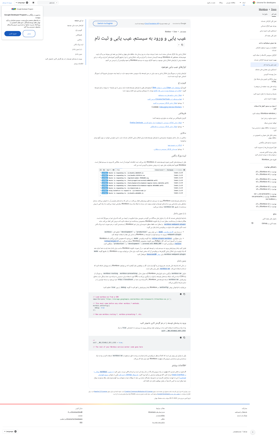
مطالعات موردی (230, 3)
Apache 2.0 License (100, 391)
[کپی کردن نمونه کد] (184, 294)
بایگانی (163, 419)
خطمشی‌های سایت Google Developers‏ (168, 394)
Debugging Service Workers (170, 107)
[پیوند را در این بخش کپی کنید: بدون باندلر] (175, 261)
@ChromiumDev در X (75, 412)
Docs (273, 9)
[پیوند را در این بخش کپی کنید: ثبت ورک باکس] (169, 155)
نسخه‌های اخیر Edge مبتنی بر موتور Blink (167, 88)
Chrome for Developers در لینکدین (71, 419)
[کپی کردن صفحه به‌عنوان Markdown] (182, 45)
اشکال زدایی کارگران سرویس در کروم (165, 103)
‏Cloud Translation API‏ (152, 23)
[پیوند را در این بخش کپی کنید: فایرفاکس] (176, 113)
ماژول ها (265, 14)
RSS (81, 422)
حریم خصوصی (237, 431)
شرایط (245, 431)
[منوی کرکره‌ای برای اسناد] (239, 2)
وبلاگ (220, 3)
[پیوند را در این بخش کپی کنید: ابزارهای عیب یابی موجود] (159, 67)
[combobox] (48, 3)
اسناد (243, 3)
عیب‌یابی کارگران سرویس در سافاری (165, 149)
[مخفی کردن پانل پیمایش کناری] (253, 432)
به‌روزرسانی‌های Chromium (156, 412)
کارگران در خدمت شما (175, 145)
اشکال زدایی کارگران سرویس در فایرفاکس (163, 127)
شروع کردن (12, 34)
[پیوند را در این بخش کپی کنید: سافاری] (178, 133)
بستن (29, 34)
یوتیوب (80, 415)
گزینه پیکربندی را (165, 232)
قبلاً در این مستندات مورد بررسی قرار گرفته (167, 91)
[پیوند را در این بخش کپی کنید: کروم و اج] (176, 83)
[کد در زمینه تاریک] (181, 294)
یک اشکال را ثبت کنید (241, 412)
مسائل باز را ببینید (242, 415)
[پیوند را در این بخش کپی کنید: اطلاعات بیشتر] (170, 365)
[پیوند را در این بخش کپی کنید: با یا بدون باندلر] (171, 213)
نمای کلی (273, 14)
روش (154, 254)
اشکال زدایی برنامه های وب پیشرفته (170, 95)
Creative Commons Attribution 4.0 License (138, 391)
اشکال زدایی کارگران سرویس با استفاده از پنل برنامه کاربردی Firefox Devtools (156, 123)
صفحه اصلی (183, 31)
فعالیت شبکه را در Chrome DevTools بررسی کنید (165, 99)
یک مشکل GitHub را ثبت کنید (128, 375)
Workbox (263, 9)
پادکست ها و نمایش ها (158, 422)
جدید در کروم (211, 3)
